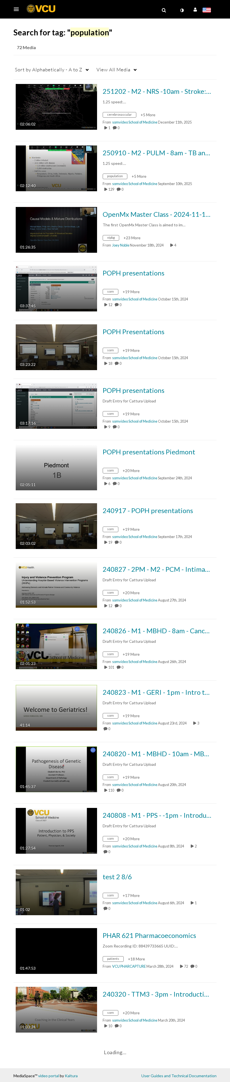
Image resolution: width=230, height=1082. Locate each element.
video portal (48, 1075)
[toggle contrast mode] (182, 10)
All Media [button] (113, 69)
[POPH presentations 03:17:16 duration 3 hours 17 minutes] (56, 405)
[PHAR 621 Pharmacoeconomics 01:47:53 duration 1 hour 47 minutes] (56, 950)
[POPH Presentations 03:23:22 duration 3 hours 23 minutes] (56, 346)
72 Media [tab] (26, 47)
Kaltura (71, 1075)
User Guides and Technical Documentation (179, 1075)
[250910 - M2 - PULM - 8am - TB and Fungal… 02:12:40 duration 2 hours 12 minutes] (56, 167)
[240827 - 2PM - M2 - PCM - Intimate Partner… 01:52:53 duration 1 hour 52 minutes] (56, 584)
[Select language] (208, 10)
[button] (17, 9)
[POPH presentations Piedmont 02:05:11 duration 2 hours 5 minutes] (56, 466)
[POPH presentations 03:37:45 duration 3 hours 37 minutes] (56, 288)
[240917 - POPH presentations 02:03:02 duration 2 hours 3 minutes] (56, 525)
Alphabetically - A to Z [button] (48, 69)
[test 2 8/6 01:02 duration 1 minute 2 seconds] (56, 891)
